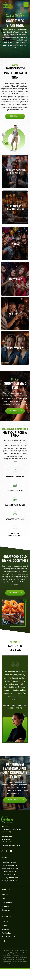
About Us (5, 894)
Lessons (5, 921)
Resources (5, 929)
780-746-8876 (6, 832)
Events (4, 925)
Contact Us (6, 910)
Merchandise (6, 933)
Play (3, 898)
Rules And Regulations (10, 937)
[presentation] (13, 706)
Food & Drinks (7, 902)
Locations (5, 906)
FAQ (3, 941)
